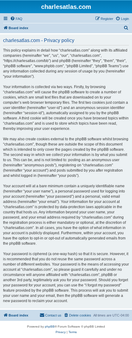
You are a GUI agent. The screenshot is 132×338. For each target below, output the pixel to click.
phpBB (50, 326)
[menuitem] (16, 18)
